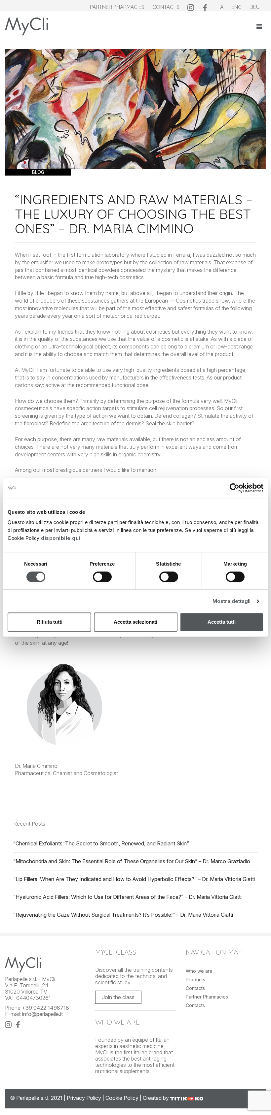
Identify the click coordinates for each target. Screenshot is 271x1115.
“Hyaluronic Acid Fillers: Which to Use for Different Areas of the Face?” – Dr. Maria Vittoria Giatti (127, 897)
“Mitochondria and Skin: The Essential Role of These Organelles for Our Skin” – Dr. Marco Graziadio (131, 861)
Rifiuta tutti (49, 622)
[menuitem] (190, 7)
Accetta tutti (222, 622)
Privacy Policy (84, 1098)
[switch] (102, 578)
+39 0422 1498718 (45, 1007)
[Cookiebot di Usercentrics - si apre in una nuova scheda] (234, 488)
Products (195, 979)
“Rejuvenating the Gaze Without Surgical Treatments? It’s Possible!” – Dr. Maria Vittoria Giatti (123, 914)
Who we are (199, 971)
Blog (38, 172)
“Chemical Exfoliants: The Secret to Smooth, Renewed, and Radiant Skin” (101, 843)
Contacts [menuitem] (165, 7)
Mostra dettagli (232, 601)
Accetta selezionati (135, 622)
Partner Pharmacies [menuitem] (117, 7)
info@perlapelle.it (42, 1014)
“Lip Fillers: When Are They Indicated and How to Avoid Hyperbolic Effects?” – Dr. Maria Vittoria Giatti (134, 879)
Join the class (118, 997)
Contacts (195, 988)
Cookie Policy (121, 1098)
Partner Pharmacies (207, 997)
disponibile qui (60, 538)
